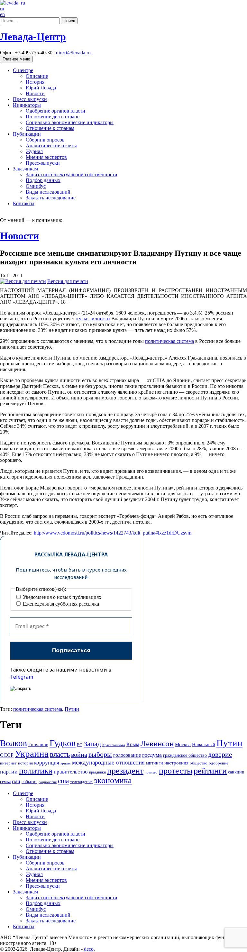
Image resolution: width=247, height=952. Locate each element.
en (2, 14)
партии (9, 771)
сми (16, 781)
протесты (175, 770)
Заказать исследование (51, 197)
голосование (127, 755)
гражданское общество (185, 755)
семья (5, 781)
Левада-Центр (33, 36)
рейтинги (210, 770)
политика (35, 770)
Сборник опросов (45, 139)
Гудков (63, 743)
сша (63, 780)
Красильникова (113, 745)
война (79, 754)
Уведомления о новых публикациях (61, 597)
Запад (92, 744)
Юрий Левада (41, 87)
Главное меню (16, 59)
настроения (176, 762)
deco (89, 949)
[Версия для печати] (23, 281)
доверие (220, 754)
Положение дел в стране (52, 116)
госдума (152, 755)
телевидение (81, 781)
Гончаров (38, 744)
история (25, 763)
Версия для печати (67, 281)
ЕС (79, 745)
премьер (151, 772)
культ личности (93, 318)
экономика (113, 780)
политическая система (169, 341)
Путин (72, 709)
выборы (100, 754)
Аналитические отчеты (51, 145)
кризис (65, 763)
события (29, 781)
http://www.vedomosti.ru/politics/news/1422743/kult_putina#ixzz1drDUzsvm (112, 533)
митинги (154, 762)
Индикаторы (27, 105)
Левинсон (157, 743)
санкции (236, 771)
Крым (132, 744)
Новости (35, 93)
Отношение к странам (50, 128)
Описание (37, 76)
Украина (32, 753)
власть (60, 754)
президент (125, 770)
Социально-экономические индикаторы (70, 122)
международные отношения (108, 762)
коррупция (46, 763)
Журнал (34, 151)
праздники (97, 772)
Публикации (27, 134)
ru (2, 8)
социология (48, 782)
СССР (7, 755)
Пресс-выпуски (30, 99)
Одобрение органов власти (55, 111)
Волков (13, 743)
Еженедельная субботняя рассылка (60, 604)
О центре (23, 70)
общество (198, 763)
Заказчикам (25, 168)
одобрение (218, 763)
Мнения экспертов (46, 157)
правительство (71, 772)
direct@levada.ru (73, 52)
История (35, 82)
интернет (8, 763)
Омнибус (36, 186)
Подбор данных (43, 180)
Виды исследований (48, 192)
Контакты (23, 203)
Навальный (203, 744)
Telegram (21, 676)
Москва (183, 744)
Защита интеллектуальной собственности (71, 174)
